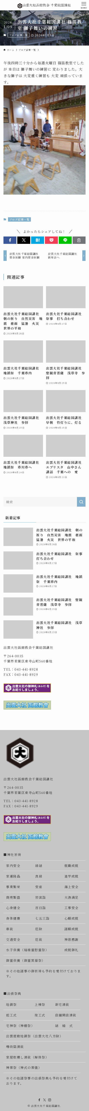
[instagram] (50, 1100)
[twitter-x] (44, 1100)
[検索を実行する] (81, 502)
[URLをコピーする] (79, 240)
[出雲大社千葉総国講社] (44, 5)
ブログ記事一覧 (18, 35)
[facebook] (39, 1100)
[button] (9, 240)
